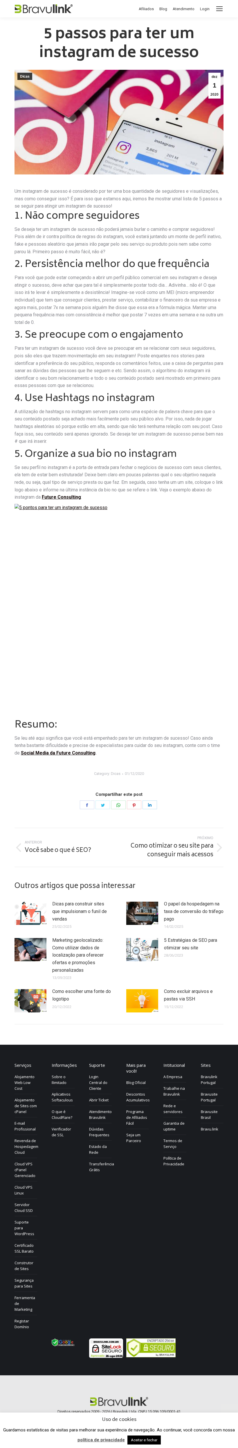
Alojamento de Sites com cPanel (26, 1105)
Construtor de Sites (24, 1265)
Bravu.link (209, 1129)
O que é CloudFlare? (62, 1114)
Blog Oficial (136, 1082)
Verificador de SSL (61, 1131)
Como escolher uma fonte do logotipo (81, 995)
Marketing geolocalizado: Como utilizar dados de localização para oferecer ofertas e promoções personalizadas (78, 955)
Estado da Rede (98, 1149)
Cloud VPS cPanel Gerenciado (25, 1169)
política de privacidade (101, 1439)
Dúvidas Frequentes (99, 1131)
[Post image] (30, 913)
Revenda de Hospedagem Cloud (26, 1146)
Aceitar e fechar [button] (144, 1440)
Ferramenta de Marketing (25, 1303)
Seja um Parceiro (133, 1137)
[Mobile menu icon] (219, 9)
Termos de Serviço (172, 1143)
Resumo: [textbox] (36, 725)
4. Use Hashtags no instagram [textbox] (85, 398)
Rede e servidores (173, 1108)
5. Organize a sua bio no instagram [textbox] (96, 454)
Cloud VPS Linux (24, 1190)
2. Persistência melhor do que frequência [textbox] (112, 264)
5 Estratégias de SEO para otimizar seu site (190, 944)
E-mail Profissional (25, 1126)
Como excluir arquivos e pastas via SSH (188, 995)
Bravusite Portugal (209, 1097)
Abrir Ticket (99, 1100)
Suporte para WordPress (24, 1227)
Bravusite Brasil (209, 1114)
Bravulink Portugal (209, 1079)
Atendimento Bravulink (100, 1114)
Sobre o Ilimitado (59, 1079)
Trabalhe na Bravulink (174, 1091)
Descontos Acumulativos (138, 1097)
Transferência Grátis (101, 1166)
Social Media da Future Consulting (58, 753)
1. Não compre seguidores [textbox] (77, 216)
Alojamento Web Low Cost (25, 1082)
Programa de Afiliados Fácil (136, 1117)
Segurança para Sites (24, 1283)
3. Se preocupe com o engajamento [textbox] (99, 335)
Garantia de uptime (174, 1126)
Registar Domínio (22, 1323)
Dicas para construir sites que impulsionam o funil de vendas (79, 911)
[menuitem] (146, 8)
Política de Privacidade (173, 1161)
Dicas (25, 76)
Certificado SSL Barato (24, 1248)
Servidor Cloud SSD (24, 1207)
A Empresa (172, 1076)
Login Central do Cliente (98, 1082)
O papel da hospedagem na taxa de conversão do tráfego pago (193, 911)
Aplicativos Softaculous (62, 1097)
